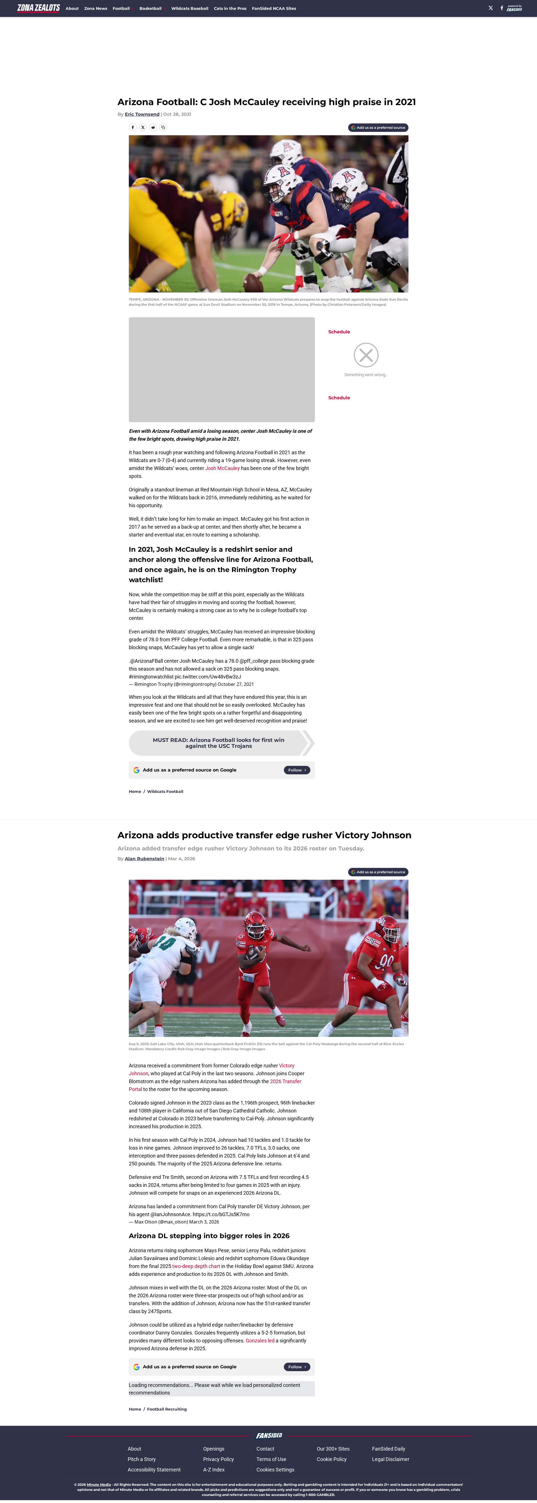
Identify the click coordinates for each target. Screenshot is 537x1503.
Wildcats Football (165, 791)
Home (135, 791)
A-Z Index (214, 1470)
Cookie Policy (332, 1459)
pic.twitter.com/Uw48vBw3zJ (208, 677)
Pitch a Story (142, 1459)
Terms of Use (271, 1459)
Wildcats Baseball (189, 8)
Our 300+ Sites (333, 1449)
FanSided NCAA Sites (274, 8)
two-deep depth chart (196, 1266)
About (72, 8)
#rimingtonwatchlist (151, 677)
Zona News (95, 8)
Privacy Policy (218, 1459)
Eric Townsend (142, 114)
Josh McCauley (222, 468)
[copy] (163, 127)
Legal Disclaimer (390, 1459)
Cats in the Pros (230, 8)
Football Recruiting (167, 1409)
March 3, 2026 (204, 1222)
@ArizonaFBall (146, 661)
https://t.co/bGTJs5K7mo (221, 1214)
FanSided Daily (388, 1449)
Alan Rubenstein (144, 858)
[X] (491, 8)
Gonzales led (260, 1341)
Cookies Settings (275, 1470)
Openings (213, 1449)
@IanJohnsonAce (170, 1214)
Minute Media (99, 1484)
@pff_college (254, 661)
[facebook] (502, 8)
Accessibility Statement (154, 1470)
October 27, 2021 (236, 684)
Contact (265, 1449)
